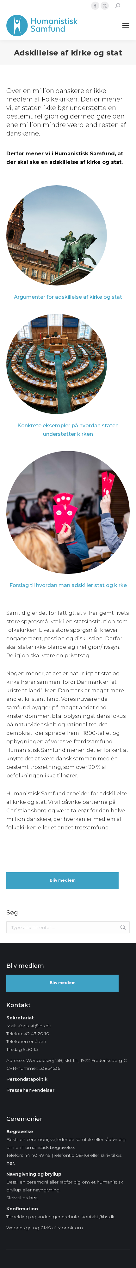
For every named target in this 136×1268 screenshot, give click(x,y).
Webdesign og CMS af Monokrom (44, 1228)
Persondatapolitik (26, 1079)
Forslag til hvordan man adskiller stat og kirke (68, 585)
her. (10, 1163)
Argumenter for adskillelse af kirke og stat (68, 297)
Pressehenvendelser (30, 1090)
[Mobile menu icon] (126, 25)
